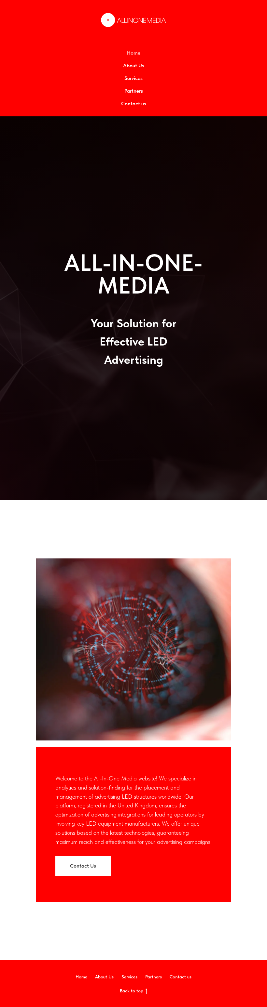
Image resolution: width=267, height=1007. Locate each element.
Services (133, 78)
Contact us (133, 103)
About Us (133, 65)
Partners (133, 91)
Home (133, 53)
